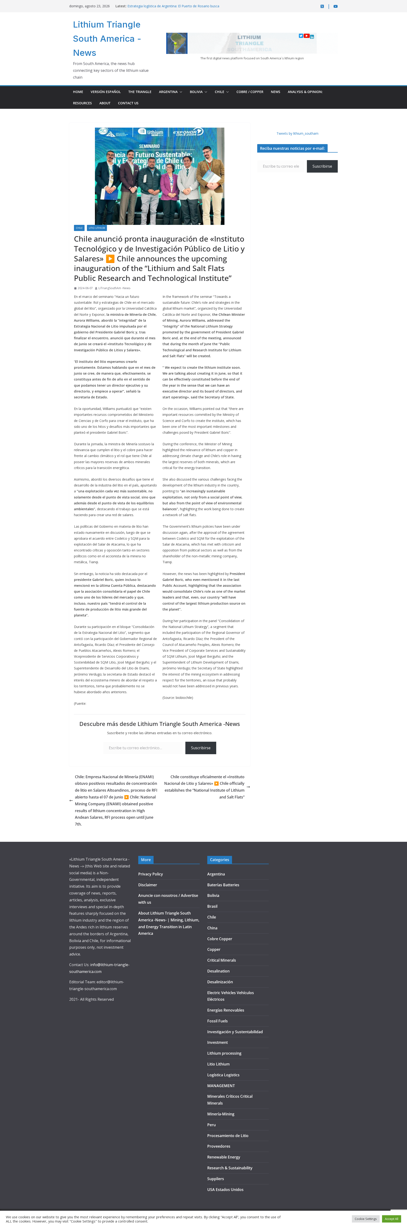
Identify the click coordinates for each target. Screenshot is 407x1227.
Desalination (218, 971)
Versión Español (106, 91)
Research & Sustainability (229, 1167)
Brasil (212, 906)
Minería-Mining (220, 1114)
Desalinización (220, 981)
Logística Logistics (223, 1074)
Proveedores (218, 1146)
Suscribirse (201, 747)
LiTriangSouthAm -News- (114, 288)
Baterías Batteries (223, 884)
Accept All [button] (391, 1219)
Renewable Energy (223, 1157)
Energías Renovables (225, 1010)
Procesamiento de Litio (227, 1135)
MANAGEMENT (221, 1085)
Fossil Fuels (217, 1021)
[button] (180, 92)
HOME (78, 91)
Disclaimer (147, 884)
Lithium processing (224, 1053)
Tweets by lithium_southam (297, 133)
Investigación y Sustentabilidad (235, 1031)
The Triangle (139, 91)
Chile (219, 91)
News (275, 91)
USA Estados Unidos (225, 1189)
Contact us (128, 103)
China (212, 928)
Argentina (168, 91)
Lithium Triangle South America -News (107, 38)
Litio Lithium (97, 228)
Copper (213, 949)
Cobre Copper (219, 938)
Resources (82, 103)
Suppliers (215, 1178)
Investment (217, 1042)
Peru (211, 1124)
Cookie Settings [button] (366, 1219)
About (104, 103)
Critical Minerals (221, 960)
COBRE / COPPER (249, 91)
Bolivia (196, 91)
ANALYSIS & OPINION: (305, 91)
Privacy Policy (150, 874)
